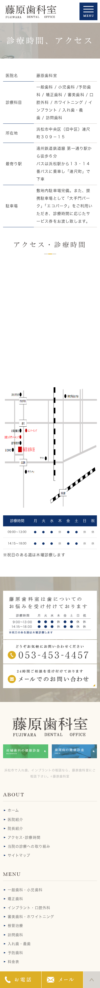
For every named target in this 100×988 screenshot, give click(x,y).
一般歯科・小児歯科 (25, 890)
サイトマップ (19, 855)
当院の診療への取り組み (29, 846)
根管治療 (15, 925)
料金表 (13, 961)
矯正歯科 (15, 899)
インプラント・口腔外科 (29, 908)
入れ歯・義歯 (19, 944)
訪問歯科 (15, 935)
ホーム (13, 810)
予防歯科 (15, 953)
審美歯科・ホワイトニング (31, 916)
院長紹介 (15, 828)
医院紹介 (15, 819)
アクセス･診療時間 (24, 837)
